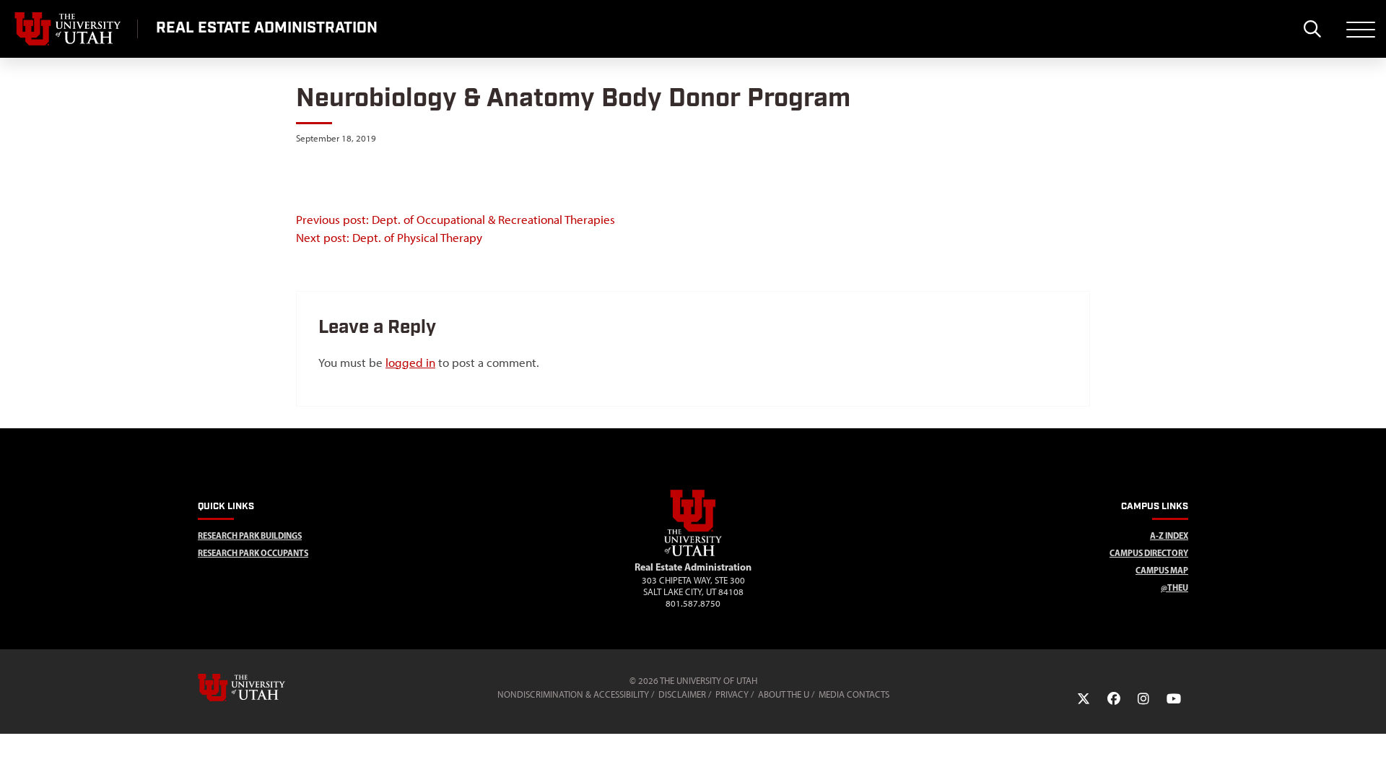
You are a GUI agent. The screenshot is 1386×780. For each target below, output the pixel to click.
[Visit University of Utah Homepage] (68, 29)
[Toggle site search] (1312, 29)
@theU (1174, 587)
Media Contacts (854, 694)
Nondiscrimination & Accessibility (573, 694)
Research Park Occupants (253, 552)
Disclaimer (682, 694)
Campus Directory (1149, 552)
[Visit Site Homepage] (693, 553)
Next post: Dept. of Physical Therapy (389, 237)
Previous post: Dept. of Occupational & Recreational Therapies (455, 219)
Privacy (732, 694)
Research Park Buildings (250, 535)
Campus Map (1162, 570)
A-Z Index (1169, 535)
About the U (783, 694)
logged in (410, 362)
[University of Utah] (262, 687)
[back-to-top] (1368, 751)
